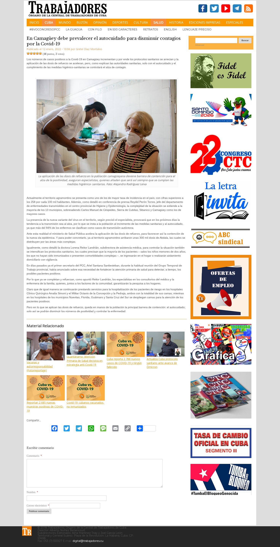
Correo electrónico (38, 505)
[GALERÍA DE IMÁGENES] (220, 363)
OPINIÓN (100, 22)
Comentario (34, 455)
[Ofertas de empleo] (220, 287)
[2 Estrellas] (31, 53)
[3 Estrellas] (34, 53)
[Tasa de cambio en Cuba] (220, 457)
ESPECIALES (234, 22)
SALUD (158, 22)
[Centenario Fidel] (220, 87)
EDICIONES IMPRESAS (204, 22)
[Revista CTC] (220, 419)
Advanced (199, 45)
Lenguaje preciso (196, 29)
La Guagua (74, 29)
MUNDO (65, 22)
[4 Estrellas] (37, 53)
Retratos (150, 29)
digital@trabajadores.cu (88, 541)
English (170, 29)
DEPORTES (120, 22)
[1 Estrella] (28, 53)
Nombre (32, 492)
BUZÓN (82, 22)
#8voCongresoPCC (45, 29)
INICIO (34, 22)
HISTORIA (176, 22)
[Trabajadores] (27, 531)
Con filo (95, 29)
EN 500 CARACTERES (122, 29)
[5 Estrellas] (40, 53)
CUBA (49, 22)
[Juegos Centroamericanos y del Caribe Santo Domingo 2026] (220, 127)
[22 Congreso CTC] (220, 173)
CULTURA (141, 22)
